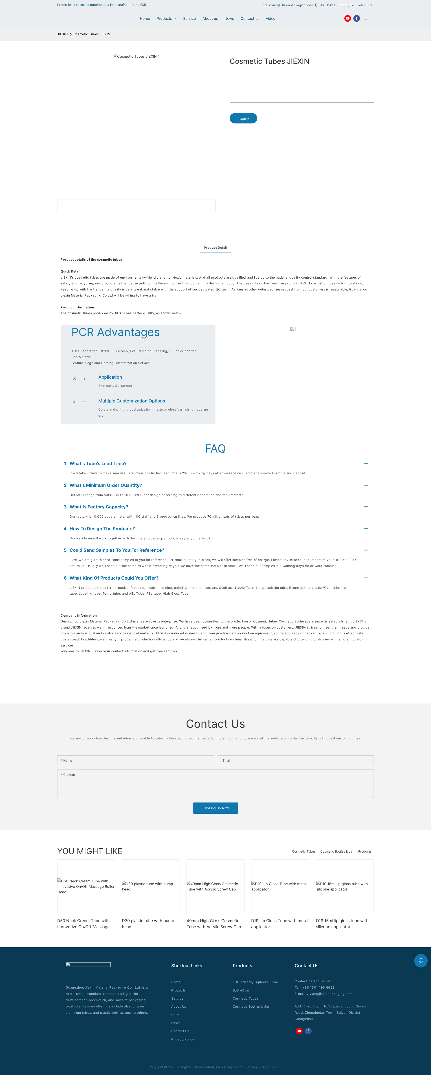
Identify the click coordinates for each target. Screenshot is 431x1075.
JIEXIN (62, 34)
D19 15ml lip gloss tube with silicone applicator (342, 923)
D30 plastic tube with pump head (148, 923)
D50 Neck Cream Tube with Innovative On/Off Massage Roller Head (83, 924)
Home (175, 982)
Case (175, 1015)
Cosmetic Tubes (304, 851)
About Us (178, 1006)
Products (365, 851)
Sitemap (276, 1067)
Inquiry (243, 118)
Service (177, 998)
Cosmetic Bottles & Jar (337, 851)
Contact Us (180, 1031)
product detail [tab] (215, 247)
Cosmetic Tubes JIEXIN (91, 34)
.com (349, 994)
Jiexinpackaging (293, 5)
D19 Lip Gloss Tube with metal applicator (279, 923)
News (175, 1023)
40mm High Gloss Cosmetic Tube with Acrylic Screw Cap (214, 923)
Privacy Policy (182, 1039)
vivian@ (274, 5)
